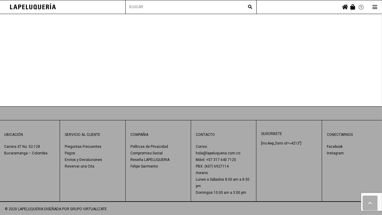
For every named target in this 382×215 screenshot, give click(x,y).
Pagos (70, 153)
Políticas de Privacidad (149, 147)
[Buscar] (250, 7)
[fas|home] (345, 7)
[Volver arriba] (370, 203)
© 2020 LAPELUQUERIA (24, 209)
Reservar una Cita (79, 166)
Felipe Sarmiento (144, 166)
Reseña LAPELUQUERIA (150, 160)
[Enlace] (33, 7)
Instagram (335, 153)
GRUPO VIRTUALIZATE (88, 209)
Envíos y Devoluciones (83, 160)
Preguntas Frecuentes (83, 147)
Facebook (335, 147)
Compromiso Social (146, 153)
